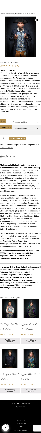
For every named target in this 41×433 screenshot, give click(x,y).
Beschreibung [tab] (8, 156)
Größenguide (5, 280)
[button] (37, 20)
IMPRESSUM (20, 421)
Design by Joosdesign (22, 430)
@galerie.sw (20, 406)
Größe (3, 121)
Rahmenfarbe (6, 127)
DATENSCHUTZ (20, 424)
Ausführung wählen (10, 341)
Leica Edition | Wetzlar (13, 14)
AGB (20, 427)
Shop (2, 14)
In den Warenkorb (17, 138)
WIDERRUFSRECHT (20, 418)
